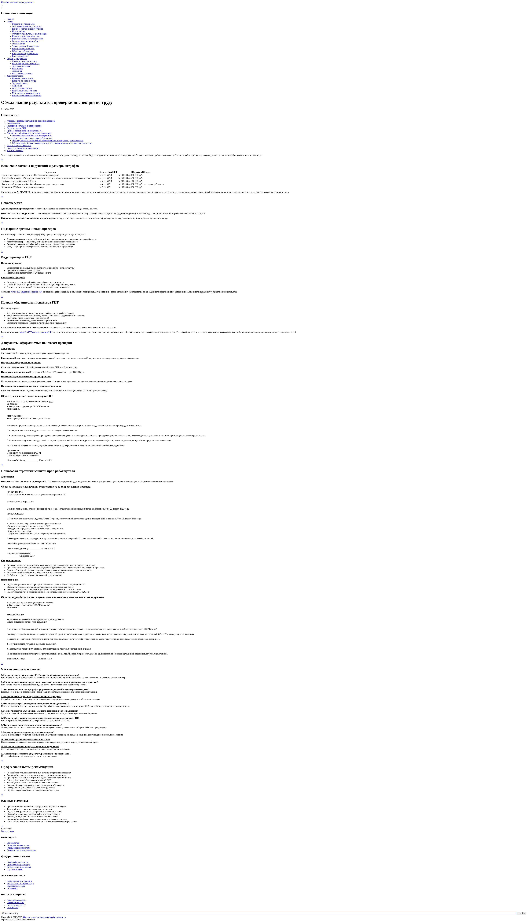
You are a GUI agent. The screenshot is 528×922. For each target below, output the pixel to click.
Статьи (10, 21)
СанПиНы (17, 86)
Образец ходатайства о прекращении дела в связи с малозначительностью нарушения (52, 143)
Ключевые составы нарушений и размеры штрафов (31, 121)
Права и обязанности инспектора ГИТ (25, 131)
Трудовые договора (21, 66)
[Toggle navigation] (2, 5)
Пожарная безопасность (23, 48)
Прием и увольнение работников (27, 29)
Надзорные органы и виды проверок (24, 126)
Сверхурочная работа (17, 900)
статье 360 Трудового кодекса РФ (26, 292)
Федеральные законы (22, 88)
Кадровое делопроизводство (25, 36)
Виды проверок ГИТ (16, 128)
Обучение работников (22, 51)
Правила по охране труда (24, 81)
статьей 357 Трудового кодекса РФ (35, 332)
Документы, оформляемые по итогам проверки (29, 133)
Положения (17, 68)
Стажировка (12, 907)
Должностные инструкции (24, 61)
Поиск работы (18, 31)
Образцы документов (17, 58)
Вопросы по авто (20, 56)
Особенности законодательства (26, 26)
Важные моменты (15, 150)
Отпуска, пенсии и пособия (25, 41)
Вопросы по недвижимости (25, 53)
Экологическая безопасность (25, 46)
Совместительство (15, 902)
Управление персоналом (23, 24)
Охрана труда (18, 43)
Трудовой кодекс (20, 83)
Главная (10, 19)
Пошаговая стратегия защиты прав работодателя (29, 138)
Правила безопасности (22, 78)
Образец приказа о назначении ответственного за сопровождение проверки (47, 140)
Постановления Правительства (26, 95)
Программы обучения (22, 73)
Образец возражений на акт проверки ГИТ (32, 136)
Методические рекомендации (26, 93)
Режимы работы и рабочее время (27, 39)
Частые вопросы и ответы (19, 145)
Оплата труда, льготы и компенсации (29, 34)
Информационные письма (24, 91)
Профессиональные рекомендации (23, 148)
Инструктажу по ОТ (16, 905)
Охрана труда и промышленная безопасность (44, 917)
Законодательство (15, 76)
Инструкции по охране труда (25, 63)
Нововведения (13, 123)
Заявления (17, 71)
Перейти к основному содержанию (17, 2)
